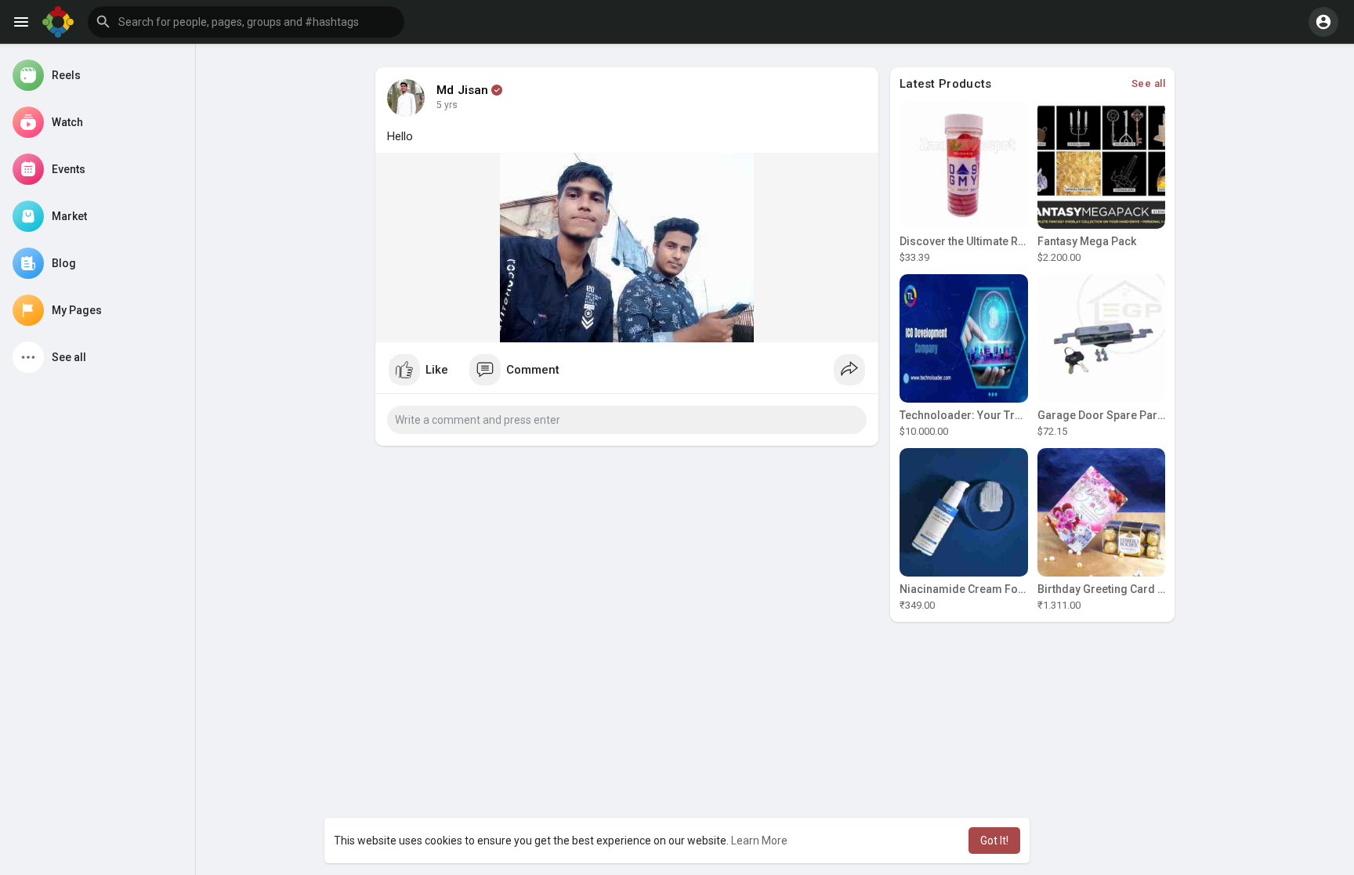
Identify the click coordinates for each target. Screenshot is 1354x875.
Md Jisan (462, 90)
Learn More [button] (759, 840)
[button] (246, 22)
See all (1148, 83)
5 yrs (447, 104)
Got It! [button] (994, 840)
